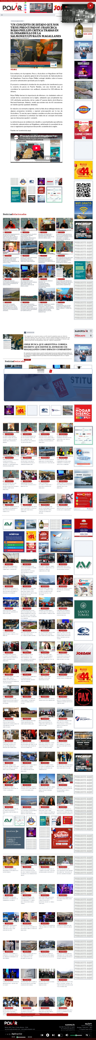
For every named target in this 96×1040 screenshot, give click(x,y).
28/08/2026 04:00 (63, 586)
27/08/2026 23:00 (9, 630)
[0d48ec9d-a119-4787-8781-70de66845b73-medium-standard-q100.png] (12, 11)
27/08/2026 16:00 (45, 674)
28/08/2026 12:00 (8, 302)
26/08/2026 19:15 (63, 807)
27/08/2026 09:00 (45, 718)
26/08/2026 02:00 (45, 1008)
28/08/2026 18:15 (8, 255)
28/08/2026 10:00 (26, 302)
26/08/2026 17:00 (63, 895)
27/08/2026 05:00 (45, 740)
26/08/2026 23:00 (9, 784)
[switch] (60, 1035)
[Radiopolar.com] (2, 15)
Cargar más (37, 1014)
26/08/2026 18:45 (27, 866)
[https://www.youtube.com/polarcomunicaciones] (25, 12)
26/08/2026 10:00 (45, 951)
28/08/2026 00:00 (63, 608)
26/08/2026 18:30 (45, 866)
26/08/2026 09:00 (63, 951)
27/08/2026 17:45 (27, 652)
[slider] (17, 1037)
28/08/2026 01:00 (62, 302)
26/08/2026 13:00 (63, 923)
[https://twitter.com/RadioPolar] (25, 7)
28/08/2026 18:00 (26, 255)
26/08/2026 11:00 (27, 951)
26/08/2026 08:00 (9, 979)
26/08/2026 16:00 (9, 923)
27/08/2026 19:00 (9, 652)
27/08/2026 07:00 (9, 740)
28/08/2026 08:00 (63, 564)
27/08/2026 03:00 (9, 762)
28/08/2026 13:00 (62, 278)
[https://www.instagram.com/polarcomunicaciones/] (25, 10)
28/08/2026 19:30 (8, 232)
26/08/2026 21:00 (45, 784)
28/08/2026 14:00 (44, 278)
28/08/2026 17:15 (62, 255)
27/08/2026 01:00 (45, 762)
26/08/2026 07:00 (27, 979)
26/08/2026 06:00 (45, 979)
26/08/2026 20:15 (9, 807)
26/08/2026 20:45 (63, 784)
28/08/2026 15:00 (26, 278)
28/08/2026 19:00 (44, 232)
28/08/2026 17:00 (27, 481)
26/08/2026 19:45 (45, 807)
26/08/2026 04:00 (9, 1008)
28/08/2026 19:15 (26, 232)
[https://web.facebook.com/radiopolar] (25, 5)
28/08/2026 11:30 (63, 504)
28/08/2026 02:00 (27, 608)
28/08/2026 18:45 (62, 232)
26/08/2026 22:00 (27, 784)
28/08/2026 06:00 (44, 302)
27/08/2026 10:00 (27, 718)
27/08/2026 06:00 (27, 740)
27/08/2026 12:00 (63, 696)
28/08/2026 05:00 (45, 586)
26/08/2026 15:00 (27, 923)
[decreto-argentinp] (13, 349)
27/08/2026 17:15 (45, 652)
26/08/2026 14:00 (45, 923)
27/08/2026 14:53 (9, 696)
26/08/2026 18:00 (9, 895)
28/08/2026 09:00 (45, 564)
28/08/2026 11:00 (9, 564)
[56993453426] (25, 3)
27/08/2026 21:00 (45, 630)
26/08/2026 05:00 (63, 979)
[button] (90, 5)
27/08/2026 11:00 (9, 718)
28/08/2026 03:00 (9, 608)
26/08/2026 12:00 (9, 951)
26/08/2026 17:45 (27, 895)
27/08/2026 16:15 (27, 674)
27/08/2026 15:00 (63, 674)
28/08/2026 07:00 (9, 586)
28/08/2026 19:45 (9, 434)
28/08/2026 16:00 (8, 278)
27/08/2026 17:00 (63, 652)
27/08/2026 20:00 (63, 630)
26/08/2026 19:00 (9, 866)
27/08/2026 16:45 (9, 674)
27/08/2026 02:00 (27, 762)
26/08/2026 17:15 (45, 895)
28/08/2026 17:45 (44, 255)
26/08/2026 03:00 (27, 1008)
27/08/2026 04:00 (63, 740)
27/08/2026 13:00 (45, 696)
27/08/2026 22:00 (27, 630)
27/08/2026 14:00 (27, 696)
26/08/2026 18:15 (63, 866)
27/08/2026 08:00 (63, 718)
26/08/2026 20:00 (27, 807)
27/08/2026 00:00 (63, 762)
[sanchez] (62, 848)
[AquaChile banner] (14, 848)
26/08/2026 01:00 (63, 1008)
